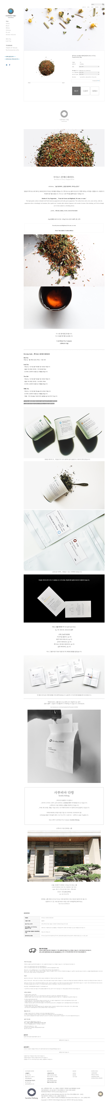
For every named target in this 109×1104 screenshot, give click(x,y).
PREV (29, 82)
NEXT (63, 82)
